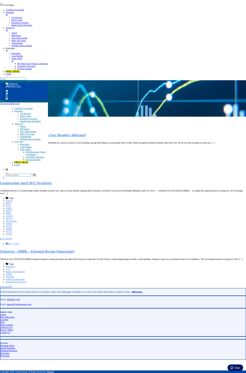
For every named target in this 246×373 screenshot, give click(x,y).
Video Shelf (25, 149)
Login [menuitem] (8, 74)
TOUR (9, 234)
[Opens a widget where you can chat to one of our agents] (235, 368)
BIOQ (8, 203)
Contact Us (13, 84)
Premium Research (8, 351)
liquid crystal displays (15, 271)
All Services (25, 113)
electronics (10, 266)
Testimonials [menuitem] (17, 43)
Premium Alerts (7, 345)
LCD (8, 269)
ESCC (9, 206)
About (23, 126)
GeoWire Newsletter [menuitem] (15, 10)
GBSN (9, 208)
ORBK (9, 229)
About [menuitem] (14, 33)
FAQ (2, 322)
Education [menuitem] (10, 49)
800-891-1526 (14, 86)
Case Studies (26, 147)
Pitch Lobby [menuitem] (16, 20)
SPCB (8, 231)
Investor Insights (33, 159)
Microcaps (24, 129)
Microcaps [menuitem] (16, 35)
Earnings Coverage (28, 119)
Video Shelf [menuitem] (16, 59)
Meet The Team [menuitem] (18, 40)
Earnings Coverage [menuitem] (20, 22)
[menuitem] (13, 71)
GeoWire (4, 320)
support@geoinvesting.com (19, 304)
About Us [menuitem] (10, 29)
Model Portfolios (7, 348)
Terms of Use (6, 327)
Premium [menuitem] (10, 13)
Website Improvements (30, 139)
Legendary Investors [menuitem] (26, 66)
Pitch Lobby (25, 116)
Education (24, 144)
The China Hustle (28, 131)
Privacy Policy (6, 330)
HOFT (9, 211)
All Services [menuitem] (16, 17)
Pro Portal (4, 356)
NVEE (9, 226)
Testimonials (25, 136)
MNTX (9, 218)
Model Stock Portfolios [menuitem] (21, 25)
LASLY (9, 216)
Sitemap (50, 371)
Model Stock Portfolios (30, 121)
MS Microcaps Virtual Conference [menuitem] (32, 63)
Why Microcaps (7, 317)
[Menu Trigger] (1, 3)
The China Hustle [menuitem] (19, 38)
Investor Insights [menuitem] (24, 69)
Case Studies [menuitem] (17, 56)
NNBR (9, 223)
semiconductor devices (16, 282)
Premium (18, 111)
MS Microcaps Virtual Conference (36, 153)
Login (17, 165)
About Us (18, 124)
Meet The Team (27, 134)
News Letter (11, 221)
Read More (5, 239)
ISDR (8, 213)
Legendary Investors (35, 157)
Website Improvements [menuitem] (21, 46)
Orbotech (10, 277)
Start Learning (6, 325)
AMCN (9, 200)
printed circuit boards (15, 279)
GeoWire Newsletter (23, 108)
